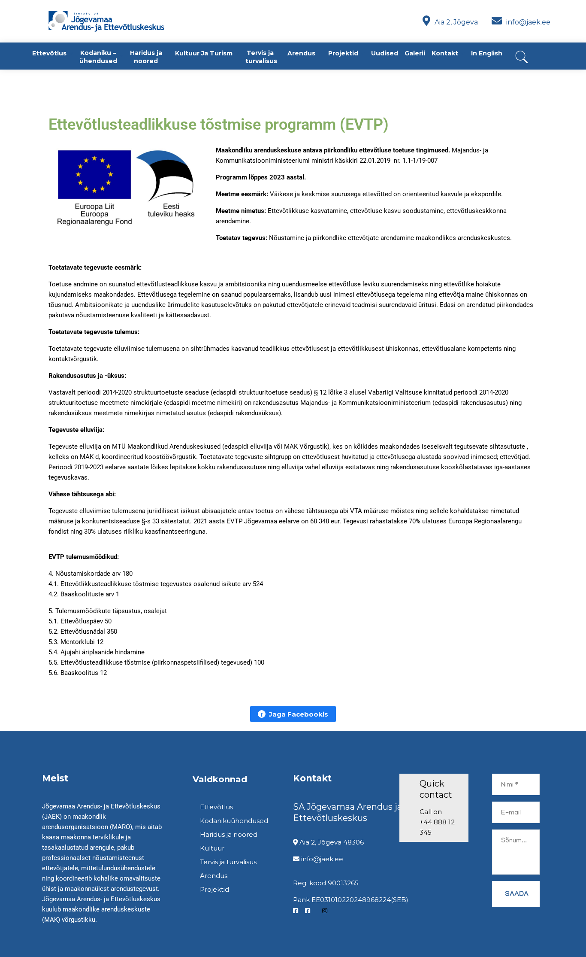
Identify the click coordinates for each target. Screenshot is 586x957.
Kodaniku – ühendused (98, 57)
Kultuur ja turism (204, 53)
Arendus (301, 53)
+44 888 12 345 (437, 827)
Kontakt (445, 53)
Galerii (415, 53)
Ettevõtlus (49, 53)
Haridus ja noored (146, 57)
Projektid (343, 53)
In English (486, 53)
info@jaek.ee (527, 22)
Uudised (384, 53)
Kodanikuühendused (234, 821)
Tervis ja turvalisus (261, 57)
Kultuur (212, 848)
